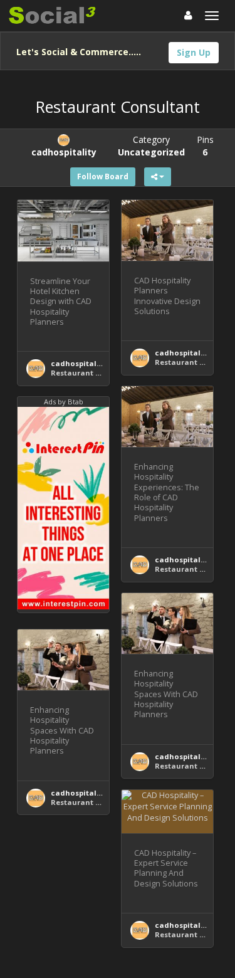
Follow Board (102, 176)
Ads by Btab (63, 401)
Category (151, 146)
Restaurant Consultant (94, 372)
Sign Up (194, 52)
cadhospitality (78, 363)
